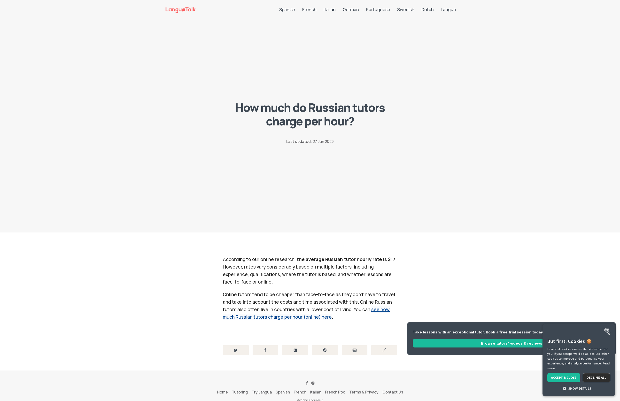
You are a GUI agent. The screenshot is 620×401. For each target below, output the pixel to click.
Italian (330, 9)
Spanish (287, 9)
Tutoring (240, 392)
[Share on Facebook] (266, 350)
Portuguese (378, 9)
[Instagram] (313, 383)
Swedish (405, 9)
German (351, 9)
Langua (448, 9)
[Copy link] (384, 350)
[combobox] (607, 330)
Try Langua (262, 392)
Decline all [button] (596, 378)
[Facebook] (307, 383)
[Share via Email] (355, 350)
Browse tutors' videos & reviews (511, 343)
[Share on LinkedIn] (295, 350)
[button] (578, 388)
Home (222, 392)
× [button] (608, 334)
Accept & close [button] (564, 378)
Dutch (427, 9)
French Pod (335, 392)
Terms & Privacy (364, 392)
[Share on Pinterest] (325, 350)
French (309, 9)
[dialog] (578, 360)
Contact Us (392, 392)
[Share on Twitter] (236, 350)
